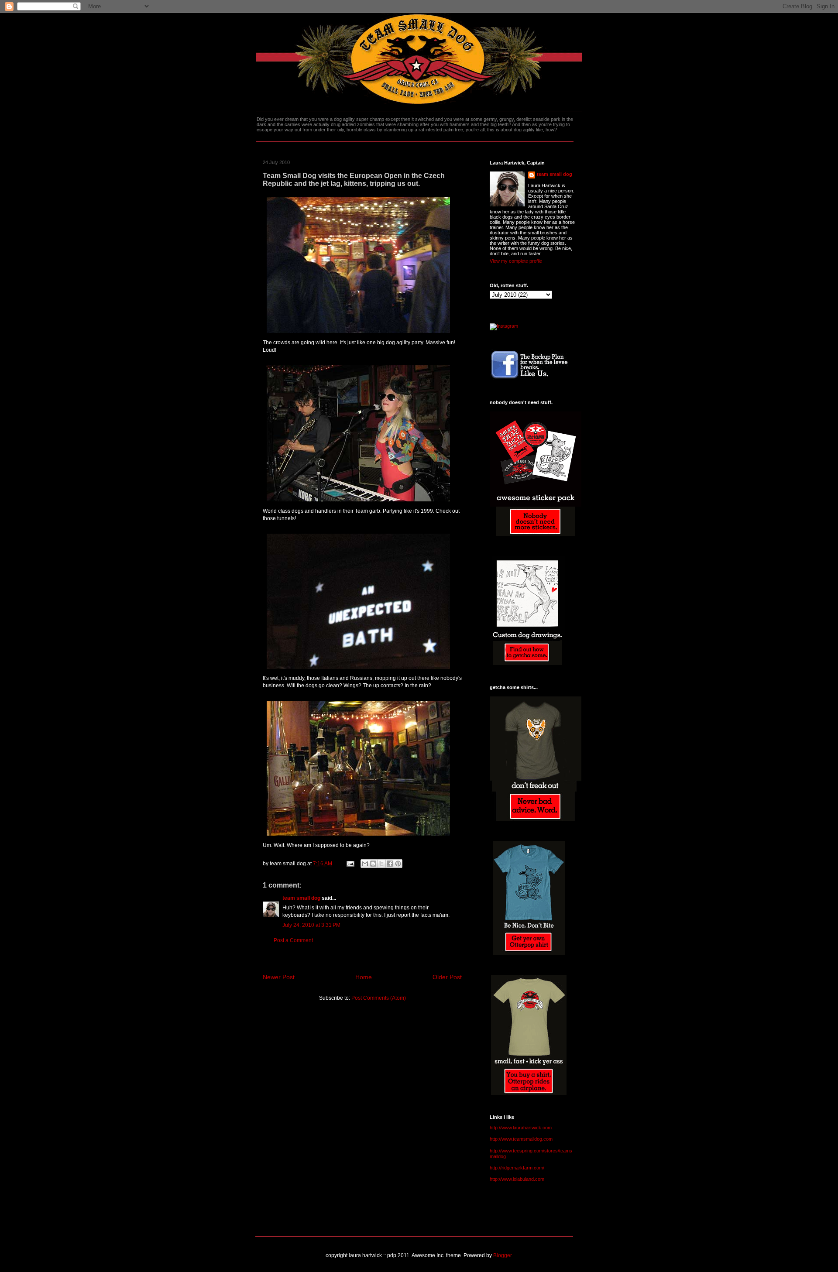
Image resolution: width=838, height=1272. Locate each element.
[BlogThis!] (373, 863)
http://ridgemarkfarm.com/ (517, 1167)
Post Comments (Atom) (378, 998)
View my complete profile (516, 261)
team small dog (301, 898)
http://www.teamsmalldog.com (521, 1139)
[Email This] (365, 863)
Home (363, 977)
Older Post (447, 977)
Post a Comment (293, 940)
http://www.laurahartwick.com (521, 1127)
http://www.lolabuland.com (517, 1179)
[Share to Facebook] (389, 863)
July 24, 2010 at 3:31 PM (311, 925)
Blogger (502, 1255)
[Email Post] (350, 864)
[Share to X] (381, 863)
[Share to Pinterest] (398, 863)
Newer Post (279, 977)
